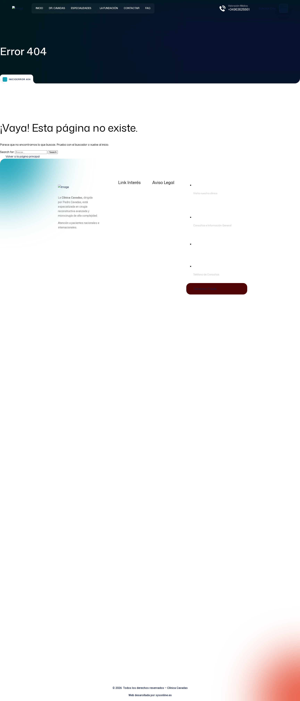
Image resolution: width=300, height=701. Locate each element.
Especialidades (81, 8)
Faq (147, 8)
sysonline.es (164, 695)
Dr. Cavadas (57, 8)
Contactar (131, 8)
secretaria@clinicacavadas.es (212, 252)
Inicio (39, 8)
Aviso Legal (160, 201)
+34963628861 (239, 9)
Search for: (7, 152)
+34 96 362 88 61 (231, 274)
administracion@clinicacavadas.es (215, 230)
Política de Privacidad (166, 194)
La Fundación (109, 8)
